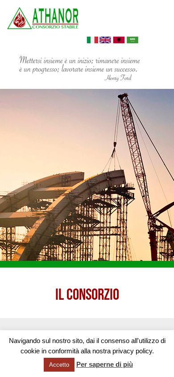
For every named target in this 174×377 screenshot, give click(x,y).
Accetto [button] (59, 364)
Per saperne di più (104, 364)
